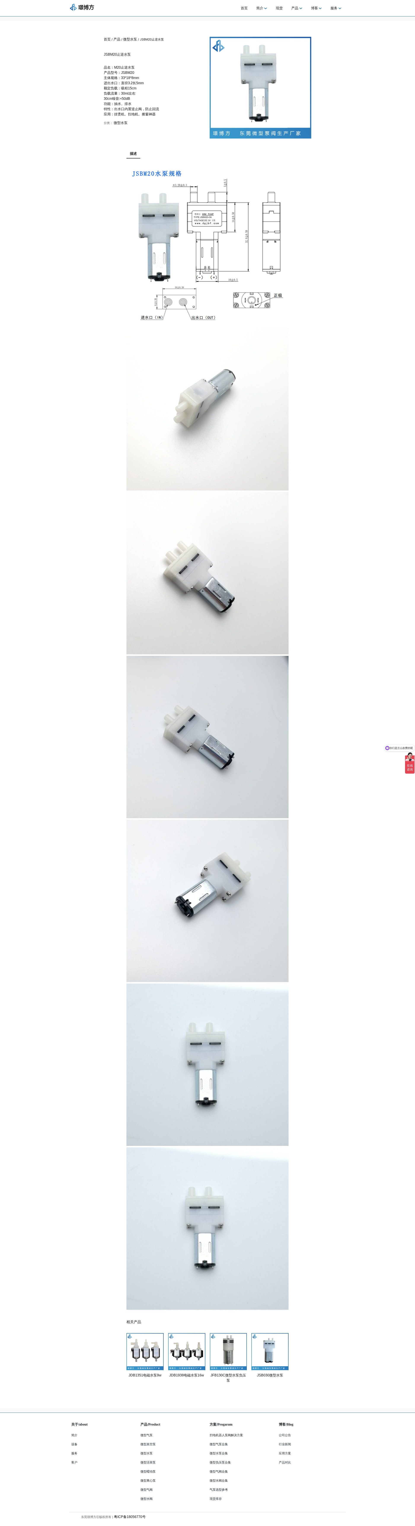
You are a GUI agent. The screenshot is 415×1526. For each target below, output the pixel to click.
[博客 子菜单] (320, 8)
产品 (116, 39)
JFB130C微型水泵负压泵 (228, 1377)
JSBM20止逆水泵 (117, 54)
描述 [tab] (133, 153)
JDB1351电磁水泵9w (145, 1375)
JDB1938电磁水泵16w (186, 1375)
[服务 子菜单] (340, 8)
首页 (107, 39)
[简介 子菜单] (265, 8)
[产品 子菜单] (300, 8)
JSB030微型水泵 (270, 1375)
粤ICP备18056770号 (130, 1517)
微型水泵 (130, 39)
